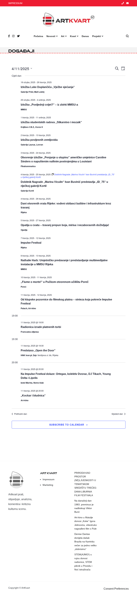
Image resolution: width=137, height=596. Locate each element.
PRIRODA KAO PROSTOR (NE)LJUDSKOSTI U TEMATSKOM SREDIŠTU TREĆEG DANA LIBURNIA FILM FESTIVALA (85, 484)
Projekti (96, 36)
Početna (38, 36)
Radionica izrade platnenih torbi (41, 327)
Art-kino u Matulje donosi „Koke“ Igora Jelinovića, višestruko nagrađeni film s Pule (85, 523)
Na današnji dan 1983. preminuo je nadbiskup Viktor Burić (84, 506)
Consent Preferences (116, 588)
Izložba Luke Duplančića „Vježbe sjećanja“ (48, 87)
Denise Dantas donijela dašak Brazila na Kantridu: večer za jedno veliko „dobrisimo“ (85, 541)
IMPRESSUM (15, 3)
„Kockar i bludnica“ (33, 395)
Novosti (50, 36)
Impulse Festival (31, 242)
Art (62, 36)
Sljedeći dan (117, 414)
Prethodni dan (20, 414)
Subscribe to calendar (66, 424)
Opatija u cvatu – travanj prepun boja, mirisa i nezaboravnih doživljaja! (65, 225)
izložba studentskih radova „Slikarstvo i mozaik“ (51, 122)
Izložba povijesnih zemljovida (39, 139)
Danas (85, 36)
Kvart (73, 36)
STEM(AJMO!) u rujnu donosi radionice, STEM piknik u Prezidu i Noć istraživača (83, 562)
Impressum (48, 479)
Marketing (48, 485)
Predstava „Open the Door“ (38, 350)
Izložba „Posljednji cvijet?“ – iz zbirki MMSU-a (49, 104)
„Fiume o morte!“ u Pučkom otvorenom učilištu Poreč (55, 281)
